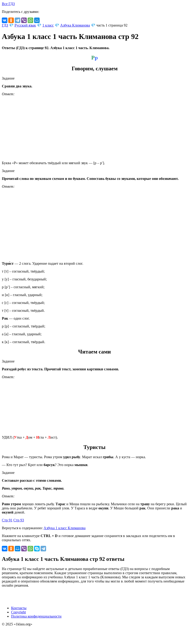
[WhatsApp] (30, 20)
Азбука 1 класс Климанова (65, 528)
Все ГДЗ (8, 4)
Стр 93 (18, 520)
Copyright (18, 612)
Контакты (19, 608)
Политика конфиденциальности (36, 616)
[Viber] (24, 20)
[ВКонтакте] (4, 20)
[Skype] (37, 548)
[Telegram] (17, 20)
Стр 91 (7, 520)
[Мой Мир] (37, 20)
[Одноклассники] (11, 20)
